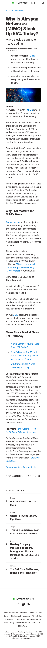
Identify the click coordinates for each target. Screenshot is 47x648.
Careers (7, 616)
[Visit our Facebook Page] (18, 604)
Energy (26, 467)
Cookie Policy (9, 623)
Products (23, 613)
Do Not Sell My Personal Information (28, 619)
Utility (33, 467)
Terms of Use (36, 623)
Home (8, 10)
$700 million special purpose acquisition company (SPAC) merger (20, 267)
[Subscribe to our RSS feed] (29, 604)
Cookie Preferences (23, 623)
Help (40, 613)
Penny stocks (12, 222)
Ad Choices (9, 619)
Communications (14, 467)
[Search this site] (43, 2)
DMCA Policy (22, 626)
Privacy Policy (37, 616)
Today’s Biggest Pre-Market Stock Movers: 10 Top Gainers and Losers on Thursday (25, 355)
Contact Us (33, 613)
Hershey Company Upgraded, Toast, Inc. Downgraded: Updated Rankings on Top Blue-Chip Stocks (24, 551)
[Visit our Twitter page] (23, 604)
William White (12, 49)
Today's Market (18, 10)
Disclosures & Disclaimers (20, 616)
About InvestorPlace (11, 613)
